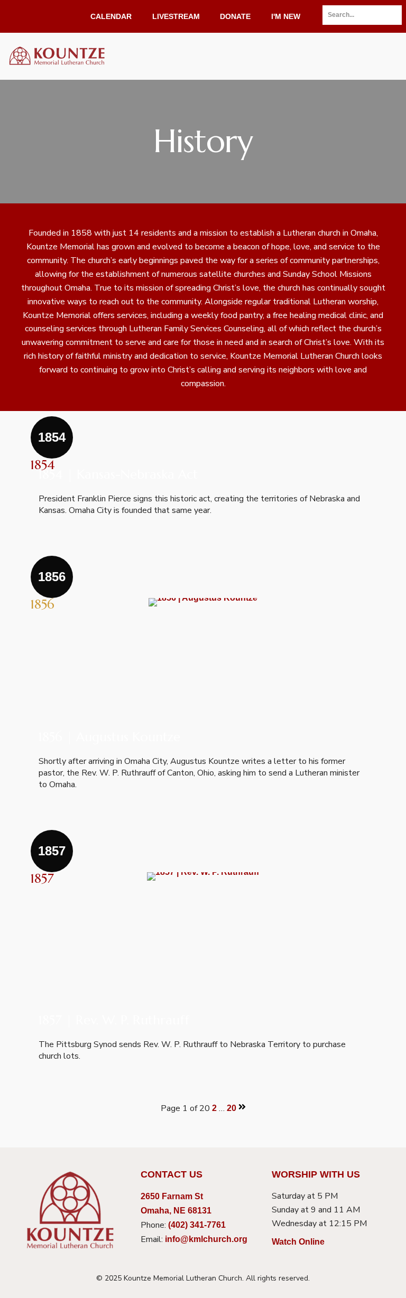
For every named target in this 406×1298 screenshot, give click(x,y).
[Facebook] (8, 16)
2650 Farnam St (172, 1196)
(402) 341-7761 (197, 1224)
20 (231, 1108)
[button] (383, 56)
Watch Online (298, 1241)
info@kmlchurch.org (206, 1239)
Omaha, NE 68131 (176, 1210)
